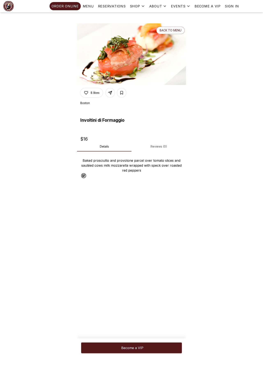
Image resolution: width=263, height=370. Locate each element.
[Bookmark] (121, 92)
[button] (137, 6)
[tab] (104, 146)
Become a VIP (208, 6)
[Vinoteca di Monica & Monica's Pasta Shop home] (21, 6)
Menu (88, 6)
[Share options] (110, 92)
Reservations (112, 6)
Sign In (232, 6)
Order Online (65, 6)
